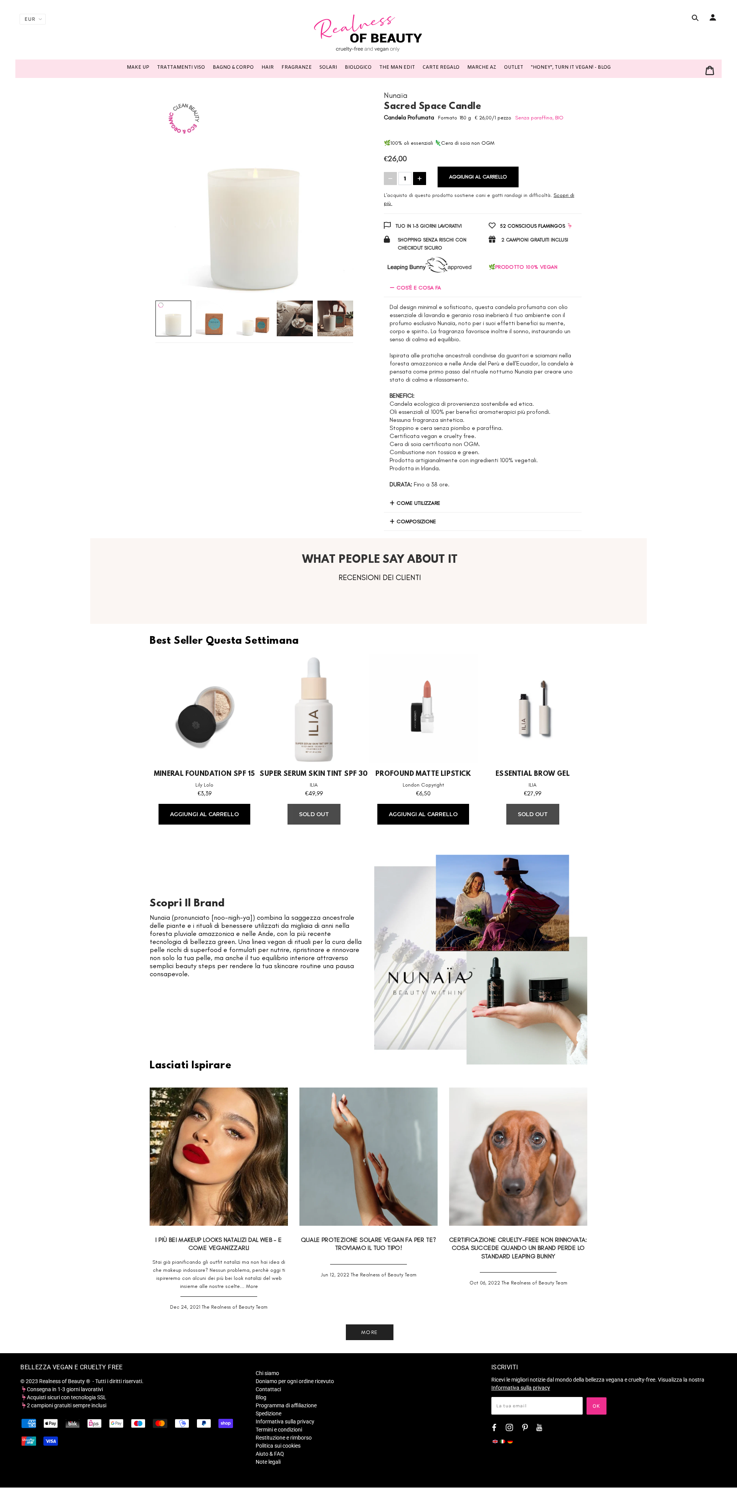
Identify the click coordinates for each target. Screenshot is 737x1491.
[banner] (368, 32)
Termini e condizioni (279, 1430)
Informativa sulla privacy (285, 1421)
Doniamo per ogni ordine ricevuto (295, 1381)
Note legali (268, 1462)
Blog (261, 1397)
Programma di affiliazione (286, 1405)
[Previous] (170, 194)
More (252, 1286)
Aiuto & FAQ (270, 1454)
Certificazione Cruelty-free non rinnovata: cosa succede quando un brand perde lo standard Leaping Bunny (518, 1248)
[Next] (337, 194)
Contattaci (268, 1389)
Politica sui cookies (278, 1446)
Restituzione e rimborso (284, 1438)
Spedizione (268, 1413)
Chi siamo (267, 1373)
